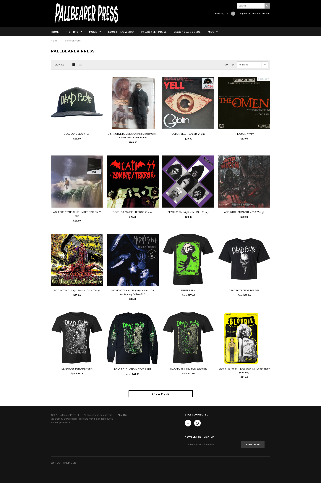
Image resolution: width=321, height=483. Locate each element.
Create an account (260, 13)
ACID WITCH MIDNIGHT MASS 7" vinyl (244, 212)
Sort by (229, 65)
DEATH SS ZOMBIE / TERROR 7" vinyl (133, 212)
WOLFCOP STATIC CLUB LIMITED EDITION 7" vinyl (77, 214)
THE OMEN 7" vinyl (244, 134)
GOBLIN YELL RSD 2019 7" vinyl (188, 134)
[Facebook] (188, 423)
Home (54, 40)
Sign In (243, 13)
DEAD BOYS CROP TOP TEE (244, 290)
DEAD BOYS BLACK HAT (77, 134)
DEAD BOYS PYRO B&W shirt (76, 369)
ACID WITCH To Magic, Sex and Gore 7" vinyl (77, 290)
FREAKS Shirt (188, 290)
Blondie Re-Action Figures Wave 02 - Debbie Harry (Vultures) (244, 371)
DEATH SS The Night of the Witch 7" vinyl (188, 212)
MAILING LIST (70, 463)
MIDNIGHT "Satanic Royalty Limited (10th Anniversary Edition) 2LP (132, 292)
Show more (160, 393)
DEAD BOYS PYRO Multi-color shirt (188, 369)
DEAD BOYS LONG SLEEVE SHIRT (132, 369)
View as (59, 65)
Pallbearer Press (71, 40)
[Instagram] (197, 423)
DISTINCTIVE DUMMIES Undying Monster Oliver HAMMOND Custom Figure (132, 136)
